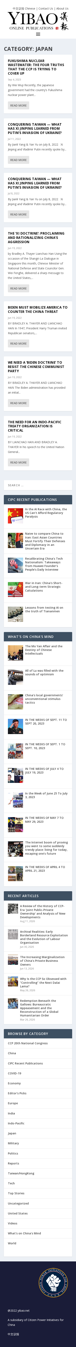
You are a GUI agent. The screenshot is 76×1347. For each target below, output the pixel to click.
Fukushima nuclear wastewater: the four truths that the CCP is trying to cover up (36, 67)
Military (13, 1143)
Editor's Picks (17, 1093)
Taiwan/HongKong (21, 1173)
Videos (12, 1223)
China (12, 1053)
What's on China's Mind (24, 1233)
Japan (12, 1133)
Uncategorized (18, 1203)
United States (18, 1213)
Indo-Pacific (16, 1123)
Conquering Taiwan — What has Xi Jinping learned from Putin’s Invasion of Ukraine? (35, 128)
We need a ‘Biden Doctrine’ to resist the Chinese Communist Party (36, 366)
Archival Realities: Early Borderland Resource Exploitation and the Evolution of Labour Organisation (44, 937)
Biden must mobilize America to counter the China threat (38, 309)
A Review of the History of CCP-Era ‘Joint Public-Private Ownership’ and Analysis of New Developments (42, 911)
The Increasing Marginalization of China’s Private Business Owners (42, 960)
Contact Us (46, 8)
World (12, 1243)
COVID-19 (14, 1073)
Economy (14, 1083)
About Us (62, 8)
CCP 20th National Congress (28, 1043)
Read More (18, 105)
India (11, 1113)
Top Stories (16, 1193)
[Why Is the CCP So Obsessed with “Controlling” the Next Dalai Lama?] (13, 981)
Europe (13, 1103)
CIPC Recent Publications (25, 1063)
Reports (13, 1163)
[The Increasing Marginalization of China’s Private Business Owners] (13, 960)
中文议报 (13, 1334)
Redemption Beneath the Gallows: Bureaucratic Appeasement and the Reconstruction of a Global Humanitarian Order (39, 1008)
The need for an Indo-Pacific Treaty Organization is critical (35, 426)
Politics (13, 1153)
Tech (11, 1183)
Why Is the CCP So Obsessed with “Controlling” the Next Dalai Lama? (43, 982)
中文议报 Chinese (24, 8)
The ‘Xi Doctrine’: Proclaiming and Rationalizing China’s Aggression (36, 237)
